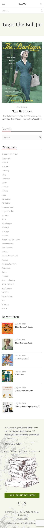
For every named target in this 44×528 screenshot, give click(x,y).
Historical (6, 199)
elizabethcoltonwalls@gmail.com (22, 523)
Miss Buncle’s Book (23, 343)
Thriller (5, 292)
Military (5, 227)
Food (4, 195)
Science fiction (8, 280)
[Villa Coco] (7, 376)
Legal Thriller (8, 211)
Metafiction (7, 223)
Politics (5, 260)
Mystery (5, 235)
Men (4, 219)
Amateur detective (10, 154)
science (5, 276)
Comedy (5, 170)
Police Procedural (10, 256)
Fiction (5, 191)
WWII (4, 309)
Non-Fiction (7, 248)
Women (5, 304)
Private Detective (9, 264)
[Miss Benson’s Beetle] (7, 328)
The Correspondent (24, 391)
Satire (4, 272)
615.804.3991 (22, 519)
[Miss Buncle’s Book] (7, 344)
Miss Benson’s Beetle (24, 327)
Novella (5, 252)
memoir (5, 215)
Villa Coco (19, 375)
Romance (6, 268)
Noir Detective (8, 244)
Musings (5, 231)
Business (5, 166)
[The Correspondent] (7, 392)
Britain (5, 162)
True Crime (7, 296)
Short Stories (7, 284)
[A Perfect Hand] (7, 360)
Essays (4, 183)
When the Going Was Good (27, 406)
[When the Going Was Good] (7, 407)
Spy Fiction (7, 288)
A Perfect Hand (21, 359)
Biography (6, 158)
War (3, 300)
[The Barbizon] (22, 72)
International (7, 207)
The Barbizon (22, 111)
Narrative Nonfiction (11, 240)
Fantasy (5, 187)
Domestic (6, 179)
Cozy (4, 175)
